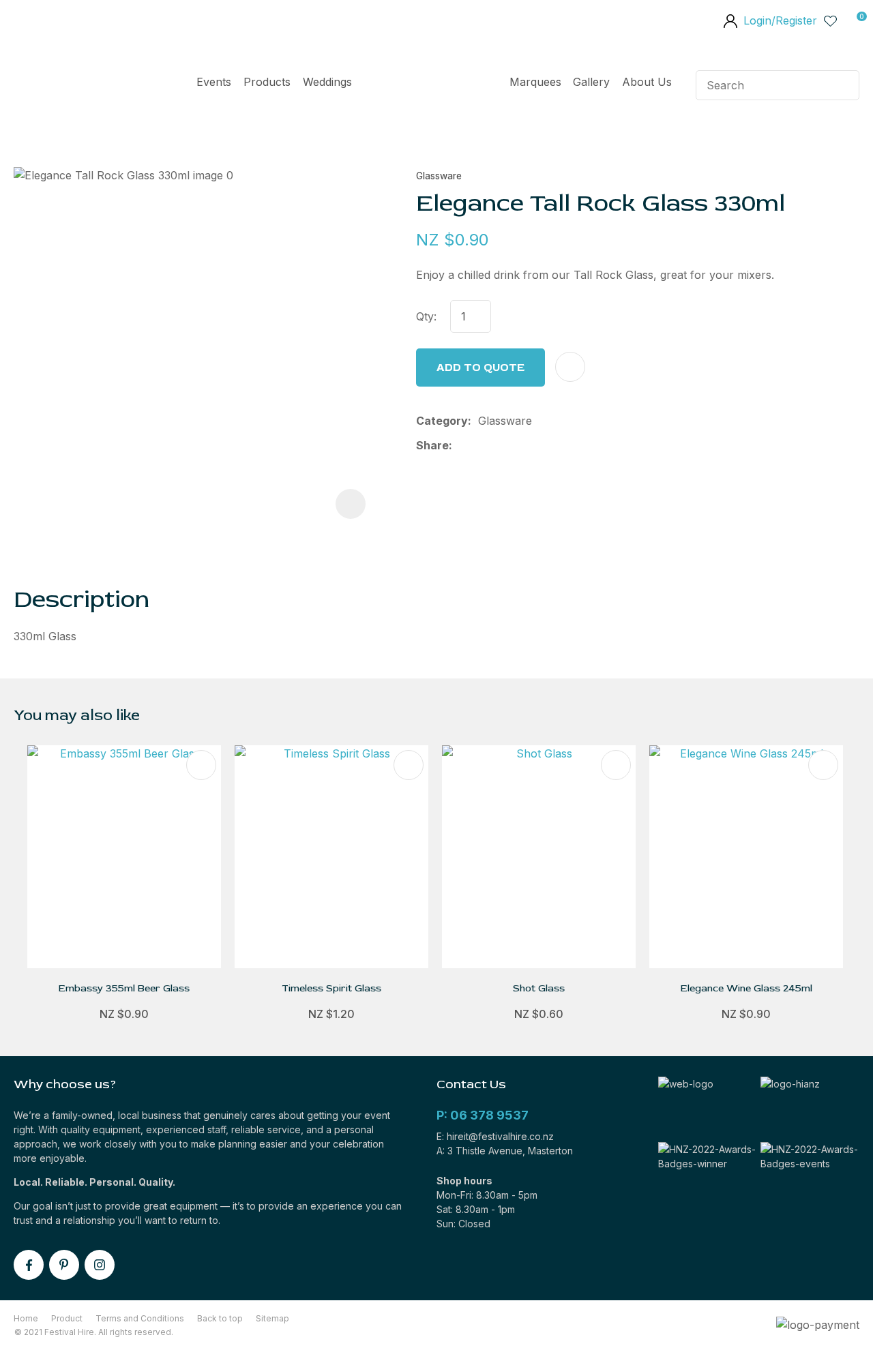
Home (430, 85)
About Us (647, 82)
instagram (100, 1265)
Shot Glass (539, 988)
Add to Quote (480, 367)
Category (442, 421)
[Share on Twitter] (480, 445)
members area (730, 22)
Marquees (535, 82)
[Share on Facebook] (461, 445)
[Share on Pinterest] (524, 445)
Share (432, 445)
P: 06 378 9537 (482, 1115)
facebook (29, 1265)
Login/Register (780, 20)
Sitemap (272, 1318)
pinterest (64, 1265)
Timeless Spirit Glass (331, 988)
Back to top (220, 1318)
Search (843, 85)
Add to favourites (201, 765)
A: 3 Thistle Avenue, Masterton (504, 1150)
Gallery (591, 82)
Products (267, 82)
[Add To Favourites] (570, 367)
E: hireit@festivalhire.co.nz (495, 1136)
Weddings (327, 82)
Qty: (426, 316)
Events (213, 82)
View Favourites (831, 20)
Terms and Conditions (139, 1318)
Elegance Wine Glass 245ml (746, 988)
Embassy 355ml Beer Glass (124, 988)
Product (67, 1318)
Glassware (439, 175)
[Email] (502, 445)
